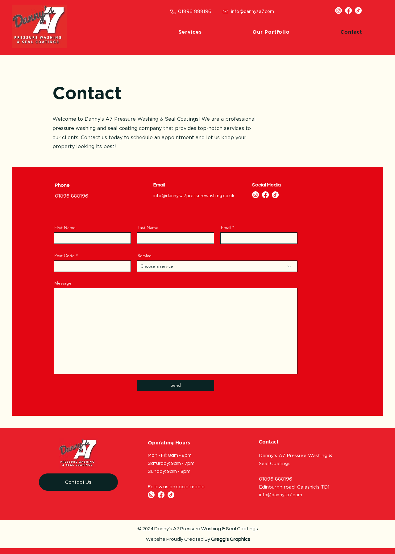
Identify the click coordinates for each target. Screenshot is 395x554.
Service (145, 255)
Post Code (64, 255)
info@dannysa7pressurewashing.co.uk (194, 195)
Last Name (148, 227)
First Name (65, 227)
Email (226, 227)
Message (63, 283)
